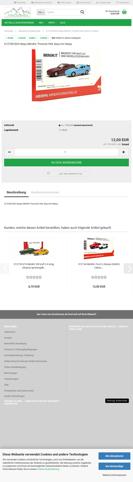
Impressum (9, 332)
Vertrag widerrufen (117, 400)
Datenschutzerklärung (48, 469)
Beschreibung (16, 192)
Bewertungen (10, 373)
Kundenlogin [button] (104, 2)
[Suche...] (82, 12)
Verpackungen (11, 379)
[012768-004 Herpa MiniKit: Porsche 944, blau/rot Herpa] (66, 75)
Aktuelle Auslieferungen (19, 22)
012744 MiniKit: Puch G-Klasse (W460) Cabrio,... (99, 266)
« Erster (10, 38)
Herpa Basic (65, 2)
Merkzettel (123, 2)
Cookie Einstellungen (14, 396)
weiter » (33, 38)
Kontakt (8, 337)
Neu (41, 22)
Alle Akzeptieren (114, 456)
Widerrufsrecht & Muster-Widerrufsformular (25, 361)
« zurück (21, 38)
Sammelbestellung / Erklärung (19, 355)
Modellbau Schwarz (42, 2)
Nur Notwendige (114, 466)
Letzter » (44, 38)
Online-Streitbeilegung (15, 367)
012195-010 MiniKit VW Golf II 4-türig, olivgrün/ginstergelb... (34, 266)
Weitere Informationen (114, 475)
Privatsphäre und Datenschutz (19, 390)
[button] (84, 2)
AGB (6, 384)
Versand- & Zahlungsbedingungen (20, 349)
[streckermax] (18, 12)
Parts (51, 22)
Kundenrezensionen (45, 192)
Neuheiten (21, 2)
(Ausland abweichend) (83, 125)
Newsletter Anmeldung (15, 343)
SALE (62, 22)
